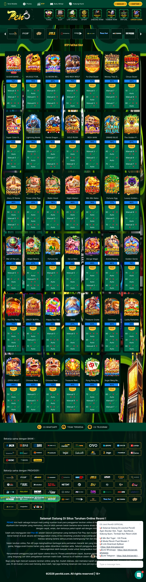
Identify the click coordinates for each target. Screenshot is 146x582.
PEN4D (10, 522)
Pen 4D (34, 533)
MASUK (120, 4)
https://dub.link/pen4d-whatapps (119, 551)
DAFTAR (135, 4)
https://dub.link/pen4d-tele (128, 555)
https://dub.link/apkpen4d (112, 546)
